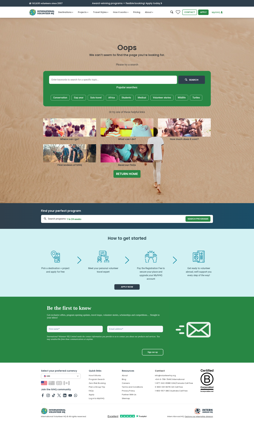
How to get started (127, 238)
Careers (126, 383)
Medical (142, 97)
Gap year (78, 97)
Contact (189, 12)
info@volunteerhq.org (165, 375)
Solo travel (96, 97)
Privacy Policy (128, 390)
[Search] (172, 12)
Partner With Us (129, 394)
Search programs (198, 218)
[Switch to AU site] (52, 383)
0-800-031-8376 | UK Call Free (169, 387)
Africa (111, 97)
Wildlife (182, 97)
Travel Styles (100, 12)
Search (193, 80)
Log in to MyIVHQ (96, 398)
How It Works (95, 375)
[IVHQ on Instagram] (48, 395)
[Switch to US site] (44, 383)
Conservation (60, 97)
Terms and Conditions (132, 387)
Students (126, 97)
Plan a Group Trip (97, 387)
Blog (124, 379)
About (148, 12)
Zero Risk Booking (97, 383)
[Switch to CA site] (66, 383)
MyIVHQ (216, 12)
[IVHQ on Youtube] (70, 395)
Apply (203, 12)
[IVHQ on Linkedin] (64, 395)
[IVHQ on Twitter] (59, 395)
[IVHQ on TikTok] (53, 395)
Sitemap (126, 398)
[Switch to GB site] (59, 383)
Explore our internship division (199, 416)
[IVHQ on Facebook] (42, 395)
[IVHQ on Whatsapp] (75, 395)
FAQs (91, 390)
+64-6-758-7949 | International (169, 379)
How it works (120, 12)
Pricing (136, 12)
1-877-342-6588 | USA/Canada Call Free (174, 383)
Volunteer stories (162, 97)
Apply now (127, 286)
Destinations (65, 12)
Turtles (196, 97)
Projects (82, 12)
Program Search (97, 379)
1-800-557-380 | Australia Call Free (171, 390)
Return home (127, 174)
